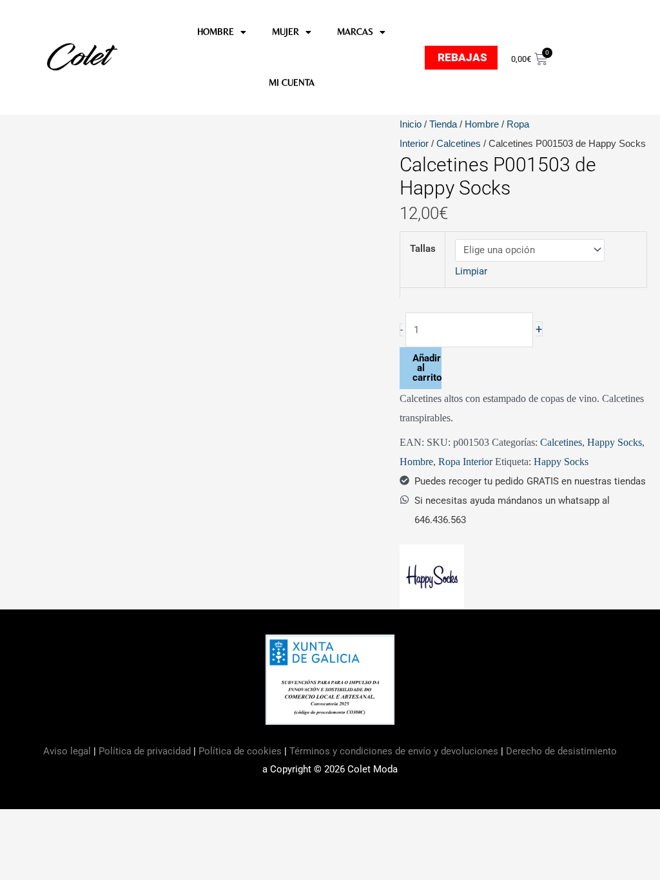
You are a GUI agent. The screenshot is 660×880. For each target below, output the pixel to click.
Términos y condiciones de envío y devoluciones (393, 751)
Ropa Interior (465, 461)
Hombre (482, 124)
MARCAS (355, 31)
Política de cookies (240, 751)
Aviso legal (68, 751)
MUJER (285, 31)
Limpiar (471, 271)
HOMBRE (215, 31)
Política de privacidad (145, 751)
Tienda (443, 124)
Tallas (423, 248)
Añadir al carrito (427, 367)
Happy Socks (614, 442)
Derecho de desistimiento (561, 751)
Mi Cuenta (292, 82)
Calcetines (458, 143)
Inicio (411, 124)
